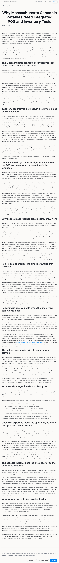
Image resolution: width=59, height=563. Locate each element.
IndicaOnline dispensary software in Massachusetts (29, 342)
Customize (31, 560)
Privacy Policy (31, 555)
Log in (49, 1)
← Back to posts (6, 5)
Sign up (54, 1)
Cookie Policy (21, 555)
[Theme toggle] (45, 2)
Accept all (53, 560)
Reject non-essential (42, 560)
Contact (40, 1)
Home (35, 1)
